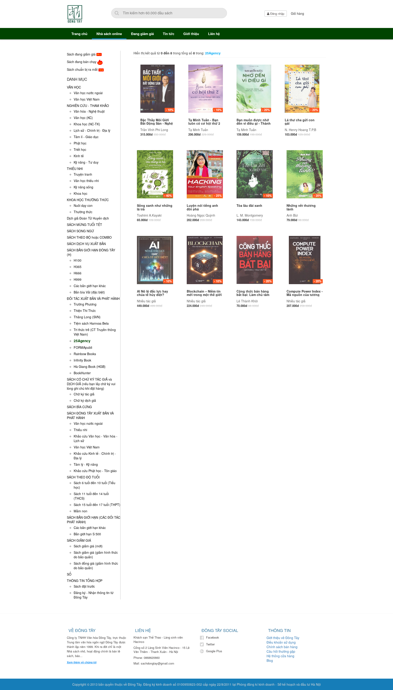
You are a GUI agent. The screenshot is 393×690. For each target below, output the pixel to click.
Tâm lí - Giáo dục (86, 136)
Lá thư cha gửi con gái (300, 122)
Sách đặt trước (84, 586)
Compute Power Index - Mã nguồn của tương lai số (305, 295)
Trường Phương (85, 304)
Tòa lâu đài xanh (249, 205)
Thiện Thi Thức (85, 310)
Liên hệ (214, 33)
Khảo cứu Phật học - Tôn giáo (95, 470)
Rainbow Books (85, 353)
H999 (77, 279)
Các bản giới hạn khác (90, 285)
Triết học (80, 149)
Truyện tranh (83, 174)
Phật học (80, 143)
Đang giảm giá (142, 33)
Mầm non (80, 511)
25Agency (82, 340)
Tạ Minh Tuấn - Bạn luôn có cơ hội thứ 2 (204, 122)
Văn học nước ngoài (88, 93)
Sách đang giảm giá (81, 54)
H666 (77, 273)
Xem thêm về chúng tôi (81, 662)
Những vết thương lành (301, 207)
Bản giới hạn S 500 (87, 534)
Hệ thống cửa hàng (280, 656)
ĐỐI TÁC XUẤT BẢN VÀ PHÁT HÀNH (93, 298)
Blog (270, 660)
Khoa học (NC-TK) (87, 124)
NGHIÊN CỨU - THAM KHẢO (88, 105)
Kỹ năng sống (83, 187)
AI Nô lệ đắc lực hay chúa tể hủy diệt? (152, 293)
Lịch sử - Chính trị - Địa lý (92, 130)
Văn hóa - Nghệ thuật (89, 111)
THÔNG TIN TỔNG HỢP (84, 580)
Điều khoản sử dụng (281, 642)
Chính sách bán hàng (282, 647)
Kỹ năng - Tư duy (86, 162)
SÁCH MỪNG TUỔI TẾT (84, 224)
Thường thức (83, 212)
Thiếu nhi (80, 429)
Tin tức (168, 33)
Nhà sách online (109, 33)
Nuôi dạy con (83, 205)
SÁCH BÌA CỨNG (79, 406)
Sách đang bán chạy (82, 61)
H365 (77, 266)
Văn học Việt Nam (87, 99)
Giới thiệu (191, 33)
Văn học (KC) (83, 117)
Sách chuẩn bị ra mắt (82, 69)
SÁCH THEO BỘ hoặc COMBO (89, 237)
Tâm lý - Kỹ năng (86, 464)
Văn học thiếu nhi (86, 180)
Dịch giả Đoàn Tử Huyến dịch (88, 218)
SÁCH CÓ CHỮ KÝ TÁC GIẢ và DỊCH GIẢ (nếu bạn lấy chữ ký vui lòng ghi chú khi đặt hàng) (91, 384)
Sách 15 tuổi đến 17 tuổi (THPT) (97, 504)
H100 (77, 260)
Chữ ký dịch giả (85, 400)
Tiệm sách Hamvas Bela (91, 323)
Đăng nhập (276, 13)
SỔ (69, 574)
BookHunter (82, 373)
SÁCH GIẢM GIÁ (79, 540)
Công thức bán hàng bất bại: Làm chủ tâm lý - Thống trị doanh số (254, 295)
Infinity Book (82, 360)
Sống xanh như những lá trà (154, 207)
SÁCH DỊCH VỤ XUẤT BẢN (86, 243)
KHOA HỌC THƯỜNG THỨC (88, 199)
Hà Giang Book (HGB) (90, 366)
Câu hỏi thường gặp (281, 651)
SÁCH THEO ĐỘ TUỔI (83, 477)
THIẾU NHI (75, 168)
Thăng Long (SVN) (87, 317)
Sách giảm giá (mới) (88, 546)
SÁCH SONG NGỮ (80, 231)
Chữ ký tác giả (84, 394)
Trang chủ (79, 33)
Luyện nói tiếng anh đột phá (202, 207)
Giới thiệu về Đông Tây (283, 637)
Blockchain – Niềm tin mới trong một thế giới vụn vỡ (204, 295)
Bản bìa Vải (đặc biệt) (89, 292)
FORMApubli (83, 347)
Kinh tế (79, 156)
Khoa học (80, 193)
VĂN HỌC (74, 87)
